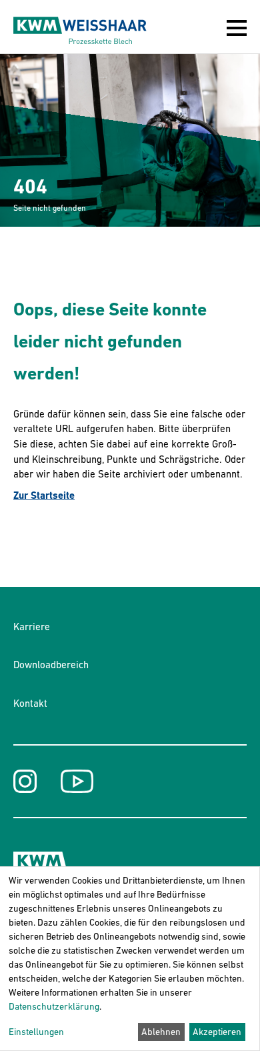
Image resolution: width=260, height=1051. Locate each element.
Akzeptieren (217, 1031)
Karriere (31, 626)
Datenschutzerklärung (54, 1006)
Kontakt (30, 703)
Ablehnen (161, 1031)
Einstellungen (36, 1031)
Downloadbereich (51, 664)
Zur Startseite (44, 495)
